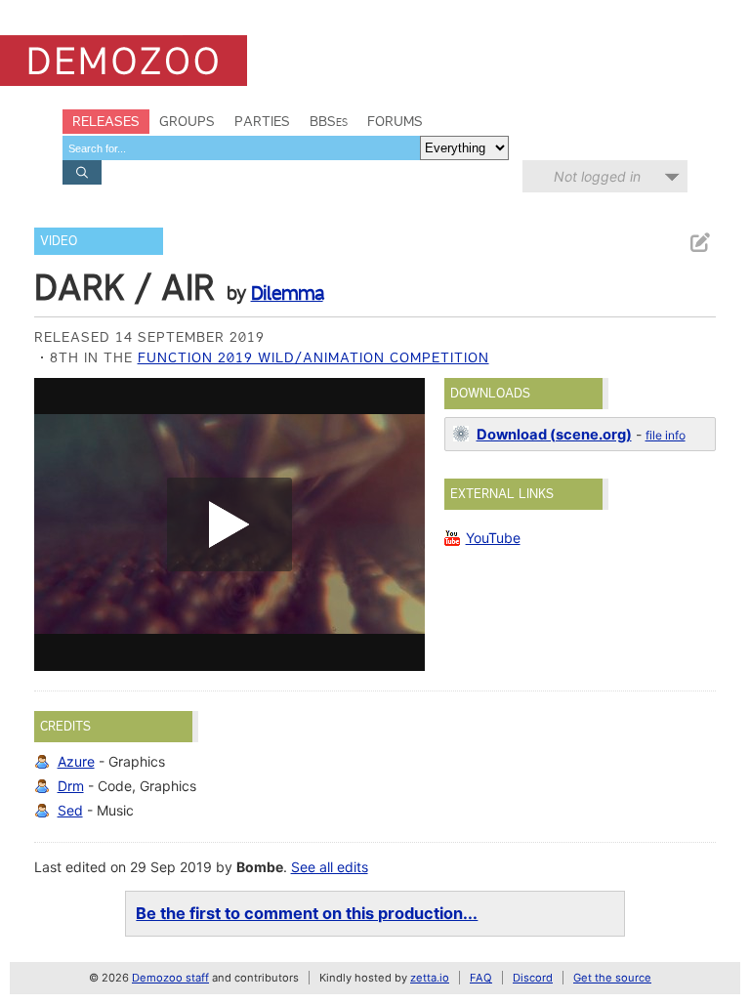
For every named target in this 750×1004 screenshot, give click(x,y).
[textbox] (241, 148)
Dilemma (287, 293)
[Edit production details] (699, 243)
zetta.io (429, 977)
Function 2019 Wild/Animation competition (313, 357)
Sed (70, 810)
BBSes (329, 121)
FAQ (481, 977)
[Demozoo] (123, 60)
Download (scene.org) (554, 434)
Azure (76, 761)
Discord (533, 977)
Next (400, 524)
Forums (395, 121)
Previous (58, 524)
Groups (187, 121)
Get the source (612, 977)
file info (666, 435)
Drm (71, 785)
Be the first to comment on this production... (307, 913)
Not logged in (597, 176)
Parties (262, 121)
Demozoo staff (170, 977)
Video (58, 240)
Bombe (259, 866)
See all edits (329, 866)
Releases (106, 121)
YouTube (493, 537)
